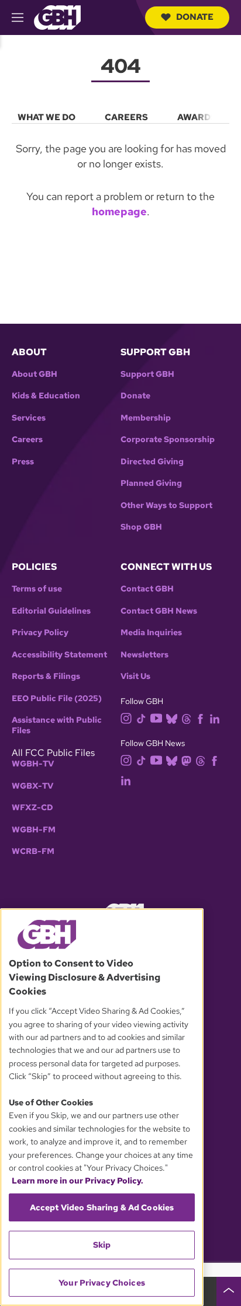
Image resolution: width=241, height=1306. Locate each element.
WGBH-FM (34, 830)
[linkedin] (214, 718)
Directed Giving (152, 462)
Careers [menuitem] (126, 117)
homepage (119, 211)
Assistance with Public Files (57, 725)
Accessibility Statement (59, 655)
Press (23, 462)
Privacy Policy (40, 633)
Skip (102, 1245)
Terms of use (37, 589)
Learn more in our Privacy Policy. (77, 1180)
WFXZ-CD (32, 808)
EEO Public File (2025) (57, 698)
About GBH (34, 374)
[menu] (120, 115)
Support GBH (147, 374)
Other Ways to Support (166, 505)
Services (29, 418)
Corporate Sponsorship (167, 439)
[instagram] (126, 717)
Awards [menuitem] (196, 117)
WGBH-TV (33, 764)
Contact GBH (147, 589)
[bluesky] (171, 718)
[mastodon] (186, 760)
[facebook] (200, 718)
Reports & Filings (46, 676)
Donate (195, 17)
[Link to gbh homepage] (57, 16)
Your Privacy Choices (101, 1282)
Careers (27, 439)
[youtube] (156, 717)
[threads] (186, 718)
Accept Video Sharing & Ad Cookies (102, 1207)
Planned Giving (151, 483)
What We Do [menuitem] (46, 117)
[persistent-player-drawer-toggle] (228, 1291)
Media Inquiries (151, 633)
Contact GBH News (158, 611)
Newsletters (144, 655)
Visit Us (135, 676)
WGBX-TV (32, 786)
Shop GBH (141, 527)
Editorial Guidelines (51, 611)
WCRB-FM (33, 851)
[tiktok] (141, 718)
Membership (145, 418)
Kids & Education (46, 396)
